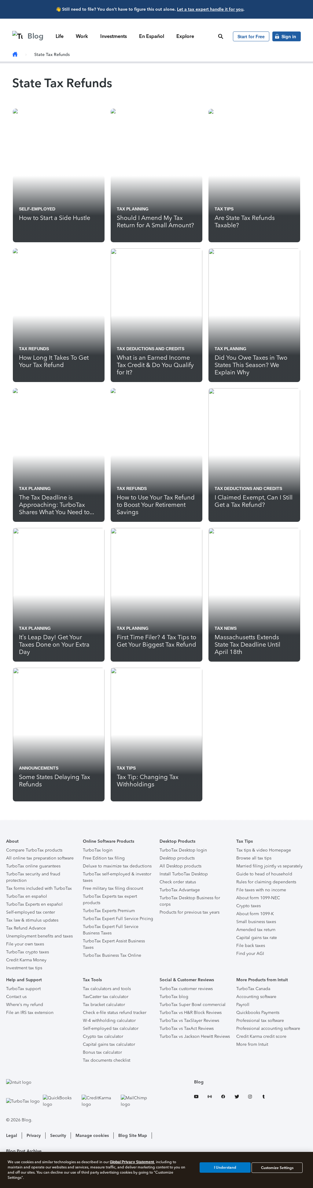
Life (60, 36)
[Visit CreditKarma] (99, 1101)
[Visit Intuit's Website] (81, 1082)
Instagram (250, 1097)
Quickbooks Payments (257, 1012)
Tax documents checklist (106, 1060)
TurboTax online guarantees (33, 866)
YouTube (196, 1097)
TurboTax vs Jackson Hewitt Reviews (195, 1036)
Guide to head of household (264, 874)
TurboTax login (97, 850)
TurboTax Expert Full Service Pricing (118, 918)
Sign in (289, 36)
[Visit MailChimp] (138, 1101)
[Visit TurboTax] (23, 1101)
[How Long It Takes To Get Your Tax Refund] (59, 315)
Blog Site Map (132, 1135)
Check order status (178, 882)
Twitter (236, 1097)
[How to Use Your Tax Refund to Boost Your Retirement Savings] (156, 455)
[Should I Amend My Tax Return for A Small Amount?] (156, 175)
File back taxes (250, 945)
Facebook (223, 1097)
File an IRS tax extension (29, 1012)
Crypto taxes (248, 905)
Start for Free (251, 36)
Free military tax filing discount (113, 888)
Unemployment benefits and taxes (39, 936)
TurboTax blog (174, 996)
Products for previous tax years (189, 912)
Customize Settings (277, 1168)
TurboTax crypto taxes (27, 952)
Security (58, 1135)
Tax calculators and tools (107, 988)
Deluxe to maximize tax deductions (117, 866)
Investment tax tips (24, 968)
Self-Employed (37, 208)
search (221, 36)
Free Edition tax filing (104, 858)
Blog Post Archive (24, 1151)
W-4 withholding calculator (109, 1020)
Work (82, 36)
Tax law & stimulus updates (32, 920)
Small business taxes (256, 921)
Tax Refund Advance (26, 928)
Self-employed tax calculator (110, 1028)
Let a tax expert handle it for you (210, 9)
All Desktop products (180, 866)
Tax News (226, 628)
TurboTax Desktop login (183, 850)
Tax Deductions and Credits (150, 348)
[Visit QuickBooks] (61, 1101)
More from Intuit (252, 1044)
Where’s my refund (24, 1004)
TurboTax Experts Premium (109, 910)
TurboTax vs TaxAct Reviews (187, 1028)
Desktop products (177, 858)
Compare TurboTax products (34, 850)
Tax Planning (133, 208)
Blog (199, 1082)
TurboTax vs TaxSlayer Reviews (189, 1020)
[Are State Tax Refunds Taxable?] (254, 175)
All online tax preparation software (40, 858)
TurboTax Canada (253, 988)
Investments (113, 36)
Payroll (242, 1004)
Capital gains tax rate (256, 937)
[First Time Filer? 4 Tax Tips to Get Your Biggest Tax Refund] (156, 595)
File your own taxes (25, 944)
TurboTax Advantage (180, 890)
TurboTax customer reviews (186, 988)
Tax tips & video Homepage (263, 850)
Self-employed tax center (30, 912)
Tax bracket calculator (104, 1004)
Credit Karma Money (26, 960)
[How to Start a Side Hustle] (59, 175)
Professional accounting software (268, 1028)
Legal (11, 1135)
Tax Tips (224, 208)
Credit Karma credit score (261, 1036)
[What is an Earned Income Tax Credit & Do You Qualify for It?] (156, 315)
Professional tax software (260, 1020)
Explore (185, 36)
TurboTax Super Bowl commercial (193, 1004)
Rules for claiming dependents (266, 882)
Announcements (38, 768)
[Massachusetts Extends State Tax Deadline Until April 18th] (254, 595)
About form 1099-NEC (258, 897)
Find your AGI (250, 953)
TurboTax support (23, 988)
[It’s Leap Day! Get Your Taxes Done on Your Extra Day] (59, 595)
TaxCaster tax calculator (105, 996)
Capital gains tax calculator (109, 1044)
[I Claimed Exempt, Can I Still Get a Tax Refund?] (254, 455)
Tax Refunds (34, 348)
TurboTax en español (26, 896)
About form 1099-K (255, 913)
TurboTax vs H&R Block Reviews (191, 1012)
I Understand (225, 1167)
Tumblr (263, 1097)
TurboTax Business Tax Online (112, 955)
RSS (210, 1097)
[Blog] (15, 54)
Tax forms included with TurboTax (39, 888)
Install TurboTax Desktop (184, 874)
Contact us (16, 996)
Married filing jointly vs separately (269, 866)
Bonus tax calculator (102, 1052)
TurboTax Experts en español (34, 904)
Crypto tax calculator (103, 1036)
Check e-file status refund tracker (114, 1012)
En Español (151, 36)
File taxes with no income (261, 890)
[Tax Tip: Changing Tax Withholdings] (156, 734)
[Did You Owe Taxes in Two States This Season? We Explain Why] (254, 315)
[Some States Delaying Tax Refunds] (59, 734)
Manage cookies (92, 1135)
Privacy (34, 1135)
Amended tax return (255, 929)
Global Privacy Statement (132, 1162)
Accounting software (256, 996)
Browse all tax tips (253, 858)
